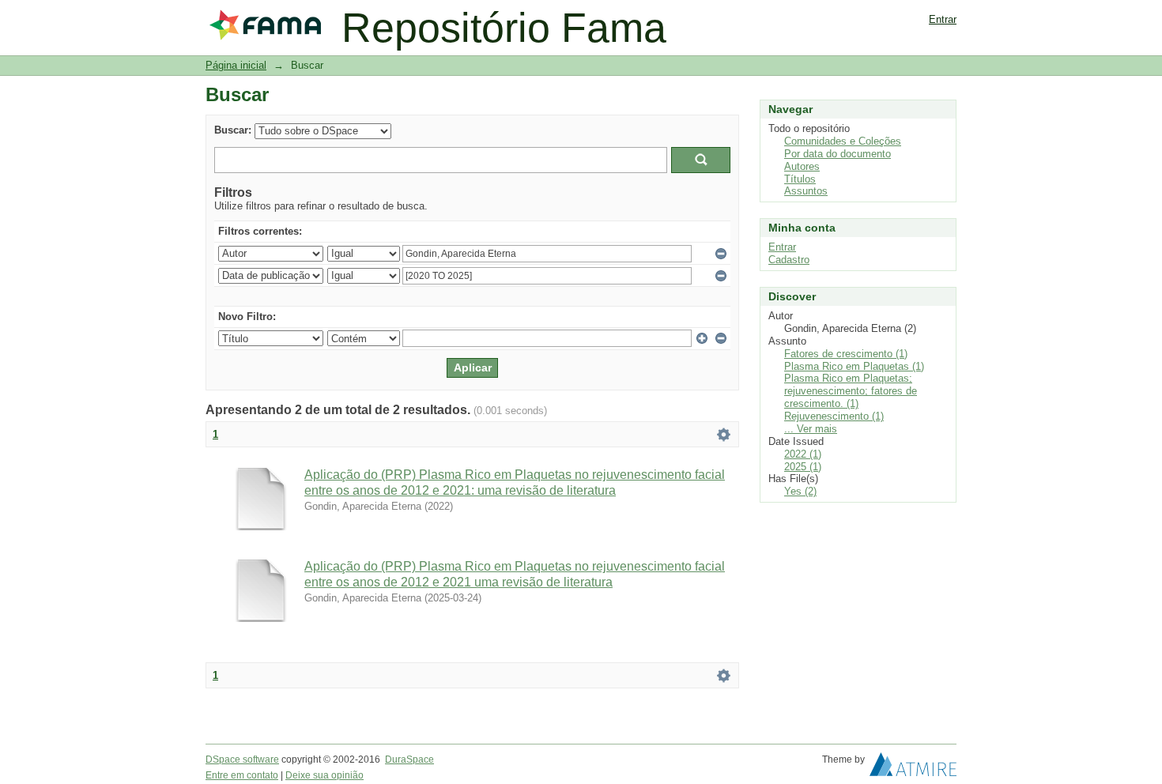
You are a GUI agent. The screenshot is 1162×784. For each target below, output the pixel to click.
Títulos (800, 179)
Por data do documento (837, 154)
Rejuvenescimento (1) (834, 416)
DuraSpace (409, 759)
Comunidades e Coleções (842, 141)
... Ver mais (810, 429)
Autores (802, 166)
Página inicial (236, 65)
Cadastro (788, 260)
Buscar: (232, 130)
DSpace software (242, 759)
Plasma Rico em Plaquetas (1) (854, 366)
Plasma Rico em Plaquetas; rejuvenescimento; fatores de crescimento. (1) (850, 390)
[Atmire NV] (913, 768)
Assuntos (806, 191)
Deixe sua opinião (324, 775)
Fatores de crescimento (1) (845, 354)
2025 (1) (802, 467)
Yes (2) (800, 491)
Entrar (942, 19)
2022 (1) (802, 454)
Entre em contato (242, 775)
